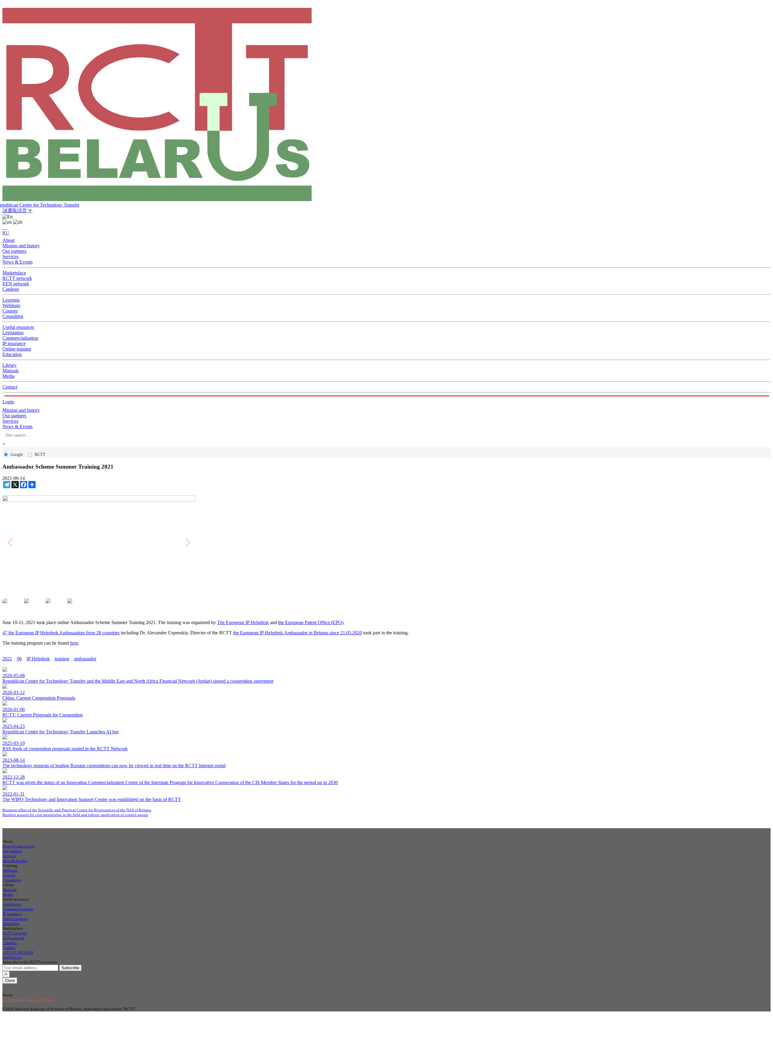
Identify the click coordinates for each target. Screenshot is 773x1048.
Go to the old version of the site (28, 1000)
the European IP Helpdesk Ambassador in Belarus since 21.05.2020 (297, 632)
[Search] (4, 227)
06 (19, 658)
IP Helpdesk (38, 658)
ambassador (85, 658)
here (74, 643)
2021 (7, 658)
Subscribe (70, 968)
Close (10, 980)
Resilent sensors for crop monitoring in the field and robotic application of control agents (75, 814)
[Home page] (386, 105)
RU (5, 233)
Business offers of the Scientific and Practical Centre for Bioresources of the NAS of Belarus (76, 810)
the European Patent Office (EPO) (310, 622)
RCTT (40, 454)
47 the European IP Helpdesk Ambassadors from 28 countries (61, 632)
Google (17, 454)
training (62, 658)
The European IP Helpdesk (243, 622)
